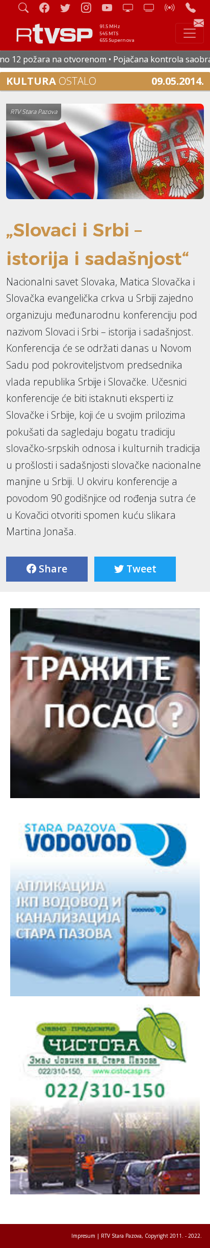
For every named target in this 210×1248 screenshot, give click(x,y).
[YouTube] (111, 7)
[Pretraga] (27, 7)
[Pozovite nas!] (195, 7)
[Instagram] (90, 7)
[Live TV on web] (153, 7)
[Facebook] (48, 7)
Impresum (83, 1235)
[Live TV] (132, 7)
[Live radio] (174, 7)
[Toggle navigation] (189, 33)
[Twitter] (69, 7)
